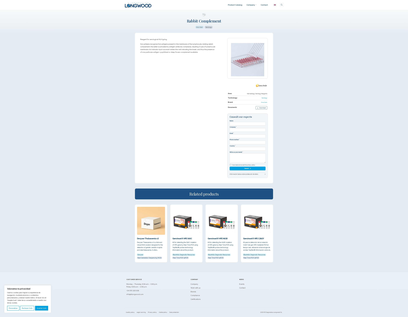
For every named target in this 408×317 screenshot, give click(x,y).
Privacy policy (152, 312)
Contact (264, 5)
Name (231, 120)
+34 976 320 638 (132, 291)
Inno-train (199, 27)
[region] (27, 299)
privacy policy (251, 165)
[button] (248, 174)
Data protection (174, 312)
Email (231, 133)
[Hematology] (204, 15)
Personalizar (13, 308)
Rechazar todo (27, 308)
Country (232, 146)
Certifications (195, 299)
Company (250, 5)
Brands (193, 292)
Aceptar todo (41, 308)
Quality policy (130, 312)
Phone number (234, 139)
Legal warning (141, 312)
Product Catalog (235, 5)
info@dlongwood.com (134, 294)
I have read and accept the (243, 165)
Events (241, 284)
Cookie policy (163, 312)
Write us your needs (236, 152)
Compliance (195, 295)
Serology (208, 27)
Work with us (195, 288)
